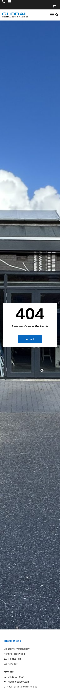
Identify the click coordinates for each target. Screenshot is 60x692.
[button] (56, 14)
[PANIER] (54, 6)
